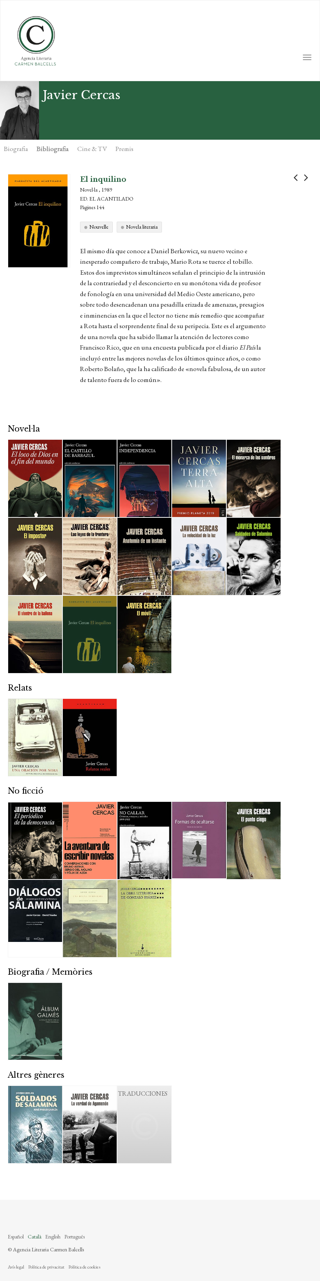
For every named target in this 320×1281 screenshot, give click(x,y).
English (52, 1236)
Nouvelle (98, 226)
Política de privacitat (46, 1267)
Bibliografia (53, 148)
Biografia (16, 148)
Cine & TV (92, 148)
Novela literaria (142, 226)
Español (16, 1236)
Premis (124, 148)
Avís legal (16, 1267)
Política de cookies (84, 1267)
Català (34, 1236)
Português (74, 1236)
